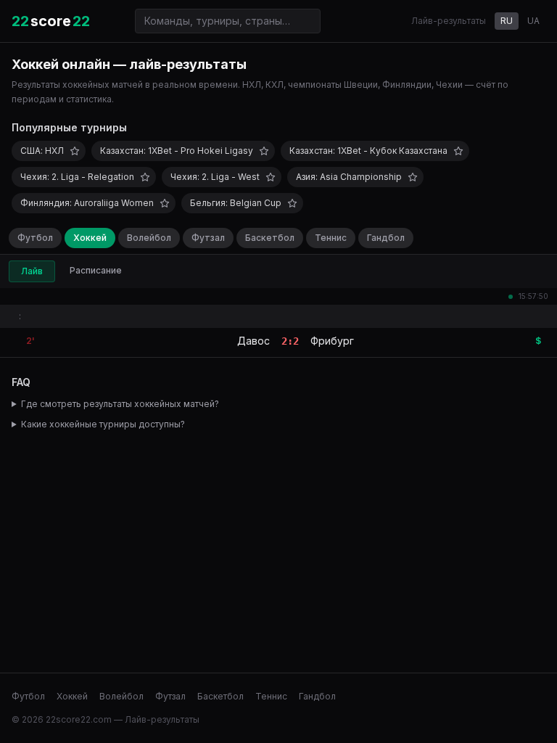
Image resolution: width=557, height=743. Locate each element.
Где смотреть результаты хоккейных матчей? (120, 403)
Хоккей (90, 237)
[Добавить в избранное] (75, 151)
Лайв (32, 271)
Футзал (208, 237)
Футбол (35, 237)
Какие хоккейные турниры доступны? (103, 424)
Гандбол (386, 237)
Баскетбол (269, 237)
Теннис (331, 237)
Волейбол (149, 237)
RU (506, 20)
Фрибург (332, 340)
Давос (253, 340)
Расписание (96, 270)
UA (533, 20)
